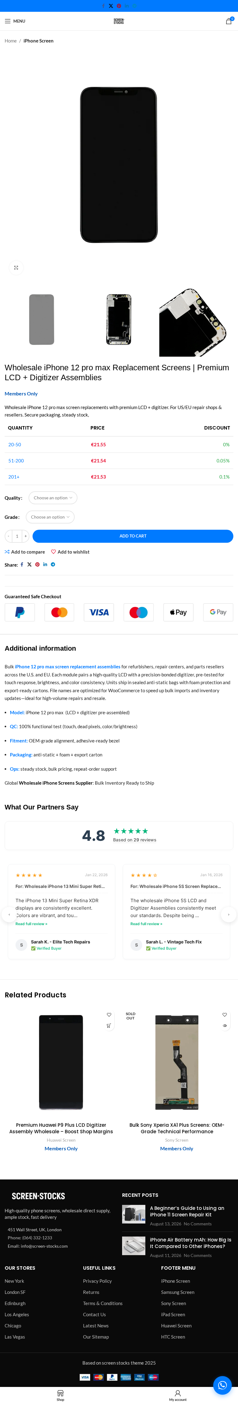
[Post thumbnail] (133, 1216)
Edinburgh (15, 1303)
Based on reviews (134, 839)
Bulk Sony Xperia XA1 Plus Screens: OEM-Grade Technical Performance (177, 1128)
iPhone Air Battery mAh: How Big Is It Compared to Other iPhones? (190, 1243)
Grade (11, 517)
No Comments (198, 1223)
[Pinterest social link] (119, 6)
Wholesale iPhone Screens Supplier (56, 783)
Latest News (96, 1325)
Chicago (13, 1325)
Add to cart (133, 535)
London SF (15, 1292)
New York (14, 1281)
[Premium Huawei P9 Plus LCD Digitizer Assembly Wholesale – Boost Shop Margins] (61, 1062)
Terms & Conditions (103, 1303)
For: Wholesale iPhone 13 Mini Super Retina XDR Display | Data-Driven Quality (61, 886)
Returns (91, 1292)
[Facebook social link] (103, 6)
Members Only (21, 393)
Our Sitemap (96, 1336)
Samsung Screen (177, 1292)
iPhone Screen (39, 40)
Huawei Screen (61, 1140)
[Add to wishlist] (109, 1014)
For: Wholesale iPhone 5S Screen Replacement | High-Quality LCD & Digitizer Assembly (176, 886)
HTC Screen (173, 1336)
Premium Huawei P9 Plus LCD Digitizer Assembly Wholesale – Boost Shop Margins (61, 1128)
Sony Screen (176, 1140)
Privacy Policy (97, 1281)
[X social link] (111, 6)
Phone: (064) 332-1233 (30, 1237)
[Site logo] (119, 20)
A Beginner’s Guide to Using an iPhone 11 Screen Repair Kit (187, 1211)
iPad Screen (173, 1314)
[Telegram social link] (134, 6)
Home (11, 40)
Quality (12, 498)
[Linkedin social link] (126, 6)
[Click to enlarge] (16, 268)
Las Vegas (15, 1336)
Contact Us (94, 1314)
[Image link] (39, 1195)
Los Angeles (17, 1314)
